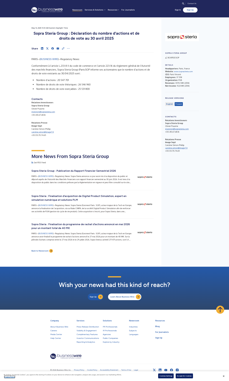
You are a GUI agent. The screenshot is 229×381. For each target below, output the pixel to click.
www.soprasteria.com (183, 71)
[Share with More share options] (68, 48)
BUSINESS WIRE (49, 59)
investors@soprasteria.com (43, 112)
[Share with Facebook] (53, 48)
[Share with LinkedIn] (42, 48)
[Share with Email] (58, 48)
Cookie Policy (9, 377)
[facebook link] (171, 370)
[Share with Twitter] (47, 48)
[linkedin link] (160, 370)
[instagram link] (177, 370)
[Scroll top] (220, 310)
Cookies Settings (165, 376)
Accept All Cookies (184, 376)
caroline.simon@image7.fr (42, 132)
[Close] (223, 376)
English (169, 104)
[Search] (183, 4)
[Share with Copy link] (63, 48)
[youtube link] (165, 370)
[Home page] (47, 10)
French (179, 104)
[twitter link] (154, 370)
